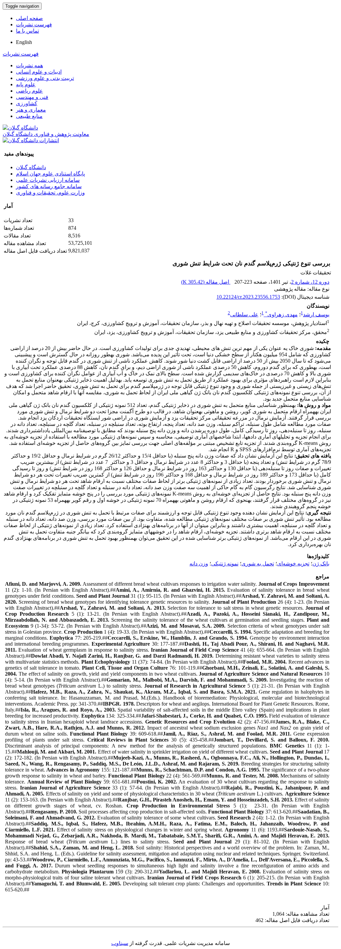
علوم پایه (26, 84)
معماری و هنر (31, 110)
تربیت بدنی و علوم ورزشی (45, 78)
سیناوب (119, 943)
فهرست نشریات (34, 24)
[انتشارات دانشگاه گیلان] (31, 140)
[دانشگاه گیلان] (20, 128)
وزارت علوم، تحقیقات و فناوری (50, 192)
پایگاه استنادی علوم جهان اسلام (50, 173)
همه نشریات (29, 65)
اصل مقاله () (205, 282)
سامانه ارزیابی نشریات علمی (48, 180)
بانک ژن (320, 563)
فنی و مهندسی (32, 97)
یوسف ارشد (316, 314)
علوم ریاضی (29, 91)
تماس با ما (27, 31)
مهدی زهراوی (281, 314)
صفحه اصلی (29, 18)
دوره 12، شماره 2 (310, 282)
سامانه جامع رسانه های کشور (49, 186)
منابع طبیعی (29, 116)
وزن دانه (198, 563)
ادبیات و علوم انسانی (39, 72)
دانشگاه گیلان (31, 167)
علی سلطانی (244, 314)
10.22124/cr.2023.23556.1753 (248, 297)
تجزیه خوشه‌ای (293, 563)
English (24, 42)
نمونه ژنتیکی (224, 563)
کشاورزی (26, 103)
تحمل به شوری (257, 563)
